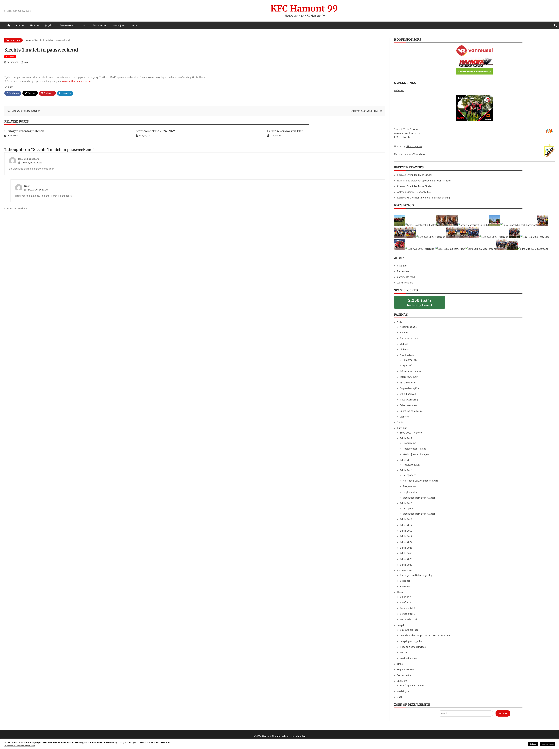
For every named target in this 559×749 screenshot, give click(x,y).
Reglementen (410, 492)
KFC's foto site (402, 137)
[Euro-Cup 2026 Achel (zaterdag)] (518, 225)
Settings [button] (533, 744)
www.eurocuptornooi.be (407, 133)
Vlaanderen (419, 154)
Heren (33, 25)
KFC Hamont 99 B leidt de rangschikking (429, 197)
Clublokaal (405, 349)
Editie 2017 (406, 525)
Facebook (13, 93)
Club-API (404, 343)
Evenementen (66, 25)
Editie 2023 (406, 547)
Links (84, 25)
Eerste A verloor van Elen (285, 131)
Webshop (399, 90)
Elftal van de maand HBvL (364, 110)
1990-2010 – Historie (411, 432)
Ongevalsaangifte (409, 388)
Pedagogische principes (413, 646)
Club (18, 25)
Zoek (400, 697)
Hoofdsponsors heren (412, 685)
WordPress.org (405, 282)
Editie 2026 (406, 564)
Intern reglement (409, 377)
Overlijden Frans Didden (419, 175)
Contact (134, 25)
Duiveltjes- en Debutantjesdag (416, 575)
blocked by (424, 303)
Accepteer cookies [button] (548, 744)
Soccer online (99, 25)
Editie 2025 (406, 559)
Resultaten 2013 (412, 464)
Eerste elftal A (407, 608)
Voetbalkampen (408, 658)
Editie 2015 (406, 503)
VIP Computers (414, 146)
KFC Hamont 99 (304, 8)
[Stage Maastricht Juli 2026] (399, 225)
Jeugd (48, 25)
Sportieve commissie (411, 411)
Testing (404, 652)
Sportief (407, 365)
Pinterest (48, 93)
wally (400, 192)
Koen (27, 186)
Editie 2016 (406, 519)
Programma (409, 443)
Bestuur (404, 332)
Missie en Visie (407, 382)
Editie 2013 (406, 460)
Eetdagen (405, 580)
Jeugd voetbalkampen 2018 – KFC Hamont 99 (425, 635)
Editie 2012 (406, 438)
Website (404, 416)
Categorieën (409, 475)
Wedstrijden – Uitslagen (416, 454)
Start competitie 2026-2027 (155, 131)
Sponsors (402, 680)
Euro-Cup (402, 428)
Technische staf (408, 619)
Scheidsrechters (408, 405)
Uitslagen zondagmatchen (25, 110)
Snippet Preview (405, 669)
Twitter (31, 93)
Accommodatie (408, 326)
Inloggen (402, 265)
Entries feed (403, 271)
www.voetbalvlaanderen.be (76, 81)
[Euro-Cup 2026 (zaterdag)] (542, 225)
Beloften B (405, 602)
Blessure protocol (409, 338)
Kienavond (405, 586)
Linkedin (66, 93)
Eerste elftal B (407, 613)
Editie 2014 (406, 470)
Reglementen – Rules (414, 448)
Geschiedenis (407, 355)
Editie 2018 (406, 530)
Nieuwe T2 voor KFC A (418, 192)
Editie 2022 (406, 542)
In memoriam (410, 359)
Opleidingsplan (408, 394)
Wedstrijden (118, 25)
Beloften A (405, 596)
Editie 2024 (406, 553)
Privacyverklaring (409, 399)
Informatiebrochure (410, 371)
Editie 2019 (406, 536)
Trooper (413, 129)
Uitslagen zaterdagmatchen (24, 131)
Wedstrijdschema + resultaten (419, 497)
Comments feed (406, 277)
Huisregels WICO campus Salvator (421, 480)
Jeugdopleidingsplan (411, 641)
